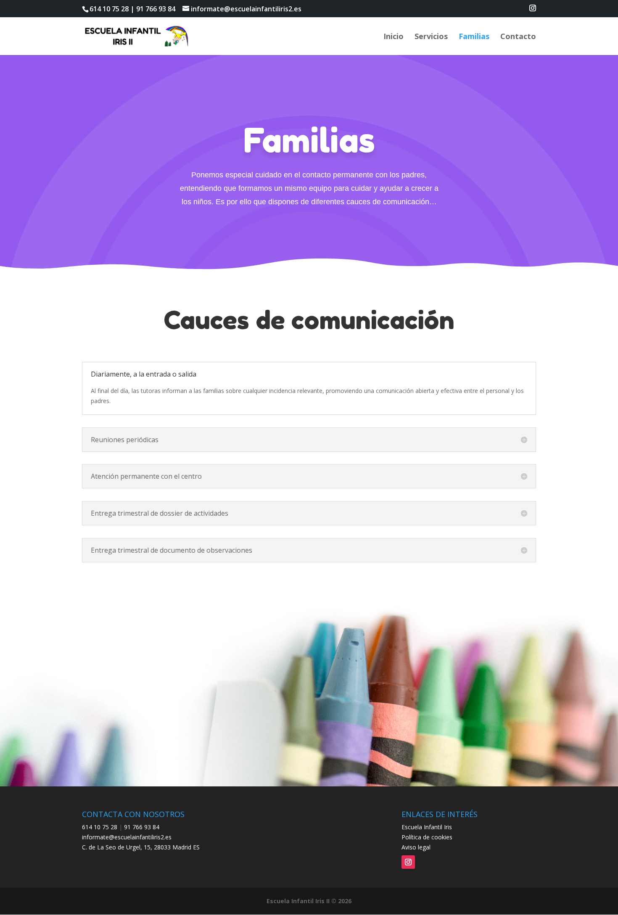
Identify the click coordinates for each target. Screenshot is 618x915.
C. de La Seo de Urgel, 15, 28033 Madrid (136, 847)
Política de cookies (426, 837)
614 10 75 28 (109, 8)
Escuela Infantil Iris (426, 827)
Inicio (393, 37)
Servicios (431, 37)
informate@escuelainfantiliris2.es (127, 837)
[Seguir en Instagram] (408, 862)
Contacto (518, 37)
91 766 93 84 (155, 8)
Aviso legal (415, 847)
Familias (474, 37)
